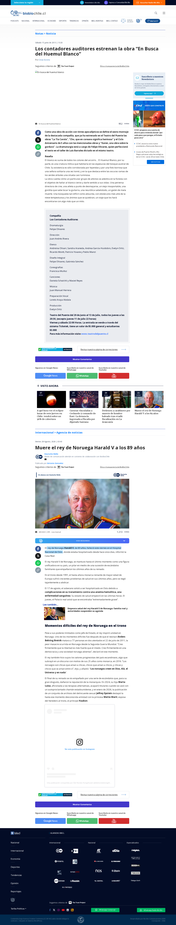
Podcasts (15, 21)
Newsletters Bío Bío (92, 2)
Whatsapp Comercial (107, 910)
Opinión (85, 21)
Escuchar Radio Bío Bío (150, 2)
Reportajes (16, 891)
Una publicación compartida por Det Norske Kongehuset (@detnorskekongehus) (79, 783)
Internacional (39, 21)
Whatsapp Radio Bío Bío (152, 910)
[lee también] (55, 613)
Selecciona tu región (23, 2)
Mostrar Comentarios (82, 359)
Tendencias (74, 21)
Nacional (26, 21)
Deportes (62, 21)
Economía (52, 21)
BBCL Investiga (97, 21)
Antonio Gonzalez (55, 463)
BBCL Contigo (112, 21)
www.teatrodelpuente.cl (94, 333)
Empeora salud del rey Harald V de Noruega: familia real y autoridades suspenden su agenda (97, 609)
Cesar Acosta (44, 59)
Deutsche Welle (51, 454)
